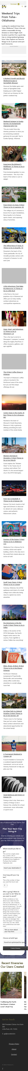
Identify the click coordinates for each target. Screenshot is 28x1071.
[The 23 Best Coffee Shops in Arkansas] (14, 361)
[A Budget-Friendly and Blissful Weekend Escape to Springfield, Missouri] (14, 68)
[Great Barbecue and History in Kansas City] (14, 784)
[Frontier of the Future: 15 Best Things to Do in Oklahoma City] (14, 529)
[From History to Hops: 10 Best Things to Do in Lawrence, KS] (14, 194)
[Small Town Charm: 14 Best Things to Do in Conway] (14, 572)
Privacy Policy (14, 1044)
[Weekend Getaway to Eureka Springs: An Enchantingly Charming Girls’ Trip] (14, 111)
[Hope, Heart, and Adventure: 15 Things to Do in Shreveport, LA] (14, 318)
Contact (14, 1054)
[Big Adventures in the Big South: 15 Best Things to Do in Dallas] (14, 612)
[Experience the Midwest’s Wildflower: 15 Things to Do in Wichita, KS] (14, 154)
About (14, 1049)
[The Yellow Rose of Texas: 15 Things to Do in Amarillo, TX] (14, 235)
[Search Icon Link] (22, 6)
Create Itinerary (15, 948)
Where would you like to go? (12, 850)
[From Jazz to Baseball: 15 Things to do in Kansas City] (14, 488)
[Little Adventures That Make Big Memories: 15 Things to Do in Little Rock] (14, 276)
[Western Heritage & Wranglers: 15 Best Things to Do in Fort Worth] (14, 445)
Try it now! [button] (13, 4)
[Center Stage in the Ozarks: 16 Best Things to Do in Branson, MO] (14, 402)
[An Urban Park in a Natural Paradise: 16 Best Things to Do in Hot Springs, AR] (14, 700)
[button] (25, 6)
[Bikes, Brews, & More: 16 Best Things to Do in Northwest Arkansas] (14, 655)
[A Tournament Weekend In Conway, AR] (14, 743)
